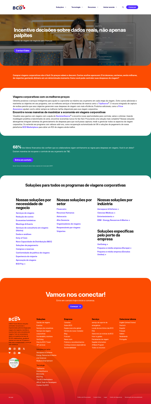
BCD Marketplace (30, 127)
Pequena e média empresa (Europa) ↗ (114, 248)
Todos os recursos (98, 348)
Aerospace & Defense (44, 352)
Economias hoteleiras (26, 220)
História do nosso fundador (73, 331)
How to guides (97, 336)
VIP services (40, 345)
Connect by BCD (42, 385)
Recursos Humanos (65, 213)
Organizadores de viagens (69, 224)
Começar (132, 7)
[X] (24, 349)
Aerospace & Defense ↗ (108, 209)
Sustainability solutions (44, 336)
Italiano (121, 334)
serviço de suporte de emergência (99, 323)
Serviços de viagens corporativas (43, 332)
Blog (65, 334)
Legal (105, 397)
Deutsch (122, 325)
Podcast (67, 336)
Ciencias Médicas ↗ (106, 213)
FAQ (93, 331)
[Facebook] (10, 349)
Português (123, 339)
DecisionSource (63, 116)
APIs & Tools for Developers (46, 382)
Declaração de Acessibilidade (133, 397)
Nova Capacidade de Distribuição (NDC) (34, 242)
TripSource (103, 103)
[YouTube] (19, 353)
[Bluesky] (10, 353)
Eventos (39, 325)
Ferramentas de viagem (100, 339)
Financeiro (61, 209)
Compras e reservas (25, 249)
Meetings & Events (24, 224)
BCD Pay (39, 377)
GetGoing (39, 339)
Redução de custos (24, 217)
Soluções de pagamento (27, 245)
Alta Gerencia (63, 220)
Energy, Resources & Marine (46, 355)
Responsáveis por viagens (68, 227)
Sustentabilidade (70, 348)
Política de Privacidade (84, 397)
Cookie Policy (97, 397)
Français (122, 331)
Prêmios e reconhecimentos (74, 342)
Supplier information (99, 342)
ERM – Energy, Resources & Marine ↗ (113, 220)
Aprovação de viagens (26, 260)
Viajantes (61, 231)
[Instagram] (14, 349)
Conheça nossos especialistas (75, 345)
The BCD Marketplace (44, 379)
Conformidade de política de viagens (33, 253)
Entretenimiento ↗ (105, 216)
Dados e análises (23, 234)
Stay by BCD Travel (43, 342)
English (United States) (127, 322)
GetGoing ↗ (102, 244)
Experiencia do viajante (26, 256)
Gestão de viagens (43, 322)
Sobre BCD (68, 325)
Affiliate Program (98, 345)
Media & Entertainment (44, 361)
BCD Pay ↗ (20, 264)
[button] (123, 7)
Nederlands (123, 336)
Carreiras (67, 322)
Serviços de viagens (25, 213)
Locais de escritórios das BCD (103, 328)
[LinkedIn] (19, 349)
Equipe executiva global (72, 328)
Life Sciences (41, 358)
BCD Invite (40, 374)
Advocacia (61, 216)
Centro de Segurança (116, 397)
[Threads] (14, 353)
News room (68, 339)
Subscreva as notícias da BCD (102, 334)
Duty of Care (21, 238)
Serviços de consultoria (44, 328)
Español (122, 328)
